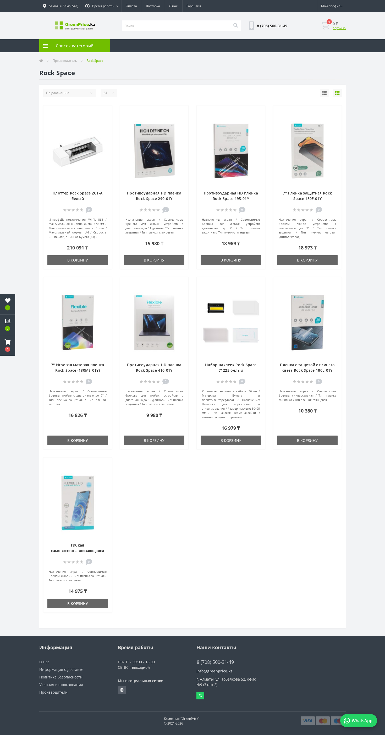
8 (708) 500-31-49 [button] (215, 662)
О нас (173, 6)
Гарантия (193, 6)
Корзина (339, 28)
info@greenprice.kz (214, 671)
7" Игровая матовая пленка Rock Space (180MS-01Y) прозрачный (77, 370)
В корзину (77, 260)
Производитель (65, 60)
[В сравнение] (105, 120)
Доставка (153, 6)
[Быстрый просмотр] (105, 128)
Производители (53, 692)
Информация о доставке (61, 669)
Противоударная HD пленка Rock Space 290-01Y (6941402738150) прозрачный (154, 199)
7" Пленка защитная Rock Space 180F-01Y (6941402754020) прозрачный (307, 199)
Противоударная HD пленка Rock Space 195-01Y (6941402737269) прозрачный (231, 199)
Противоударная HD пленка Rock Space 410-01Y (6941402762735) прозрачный (154, 370)
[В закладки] (105, 112)
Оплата (131, 6)
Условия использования (61, 684)
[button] (102, 6)
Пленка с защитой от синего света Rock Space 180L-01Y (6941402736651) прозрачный (307, 370)
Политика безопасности (60, 677)
